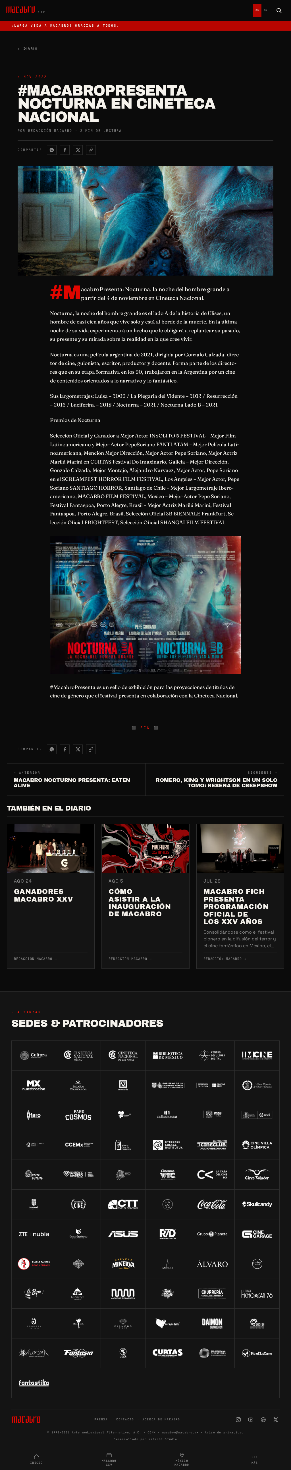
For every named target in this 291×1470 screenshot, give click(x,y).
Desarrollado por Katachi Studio (145, 1439)
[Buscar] (279, 10)
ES (257, 10)
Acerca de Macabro (161, 1419)
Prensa (101, 1419)
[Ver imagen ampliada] (145, 605)
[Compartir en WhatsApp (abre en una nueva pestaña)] (52, 150)
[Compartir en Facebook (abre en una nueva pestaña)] (65, 150)
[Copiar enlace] (91, 150)
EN (265, 10)
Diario (28, 48)
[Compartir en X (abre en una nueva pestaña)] (78, 150)
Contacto (125, 1419)
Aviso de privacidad (224, 1432)
